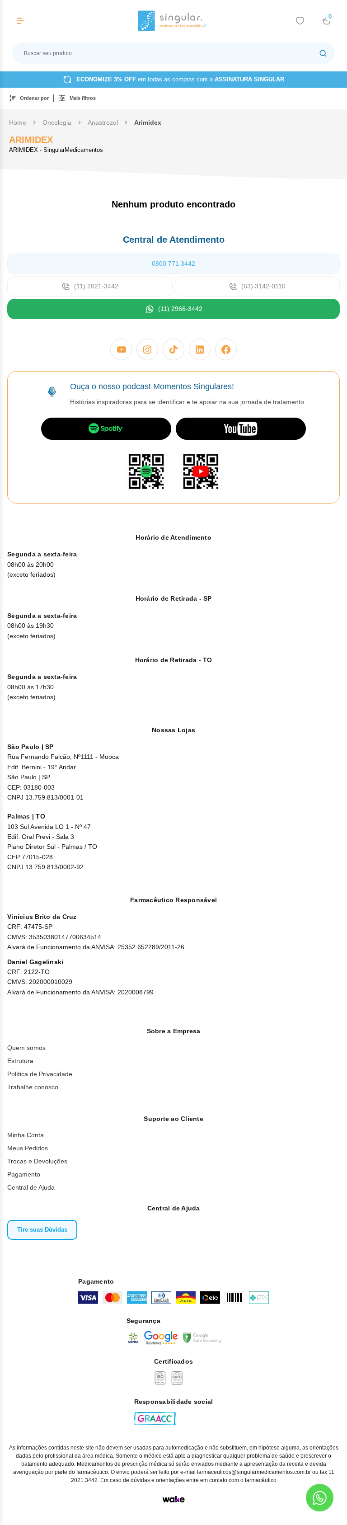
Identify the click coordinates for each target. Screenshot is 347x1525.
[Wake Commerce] (173, 1499)
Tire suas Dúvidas (42, 1229)
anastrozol (103, 122)
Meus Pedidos (27, 1148)
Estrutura (20, 1060)
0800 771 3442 (173, 263)
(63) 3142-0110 (263, 286)
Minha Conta (25, 1135)
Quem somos (26, 1047)
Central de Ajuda (31, 1187)
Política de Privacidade (39, 1074)
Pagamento (23, 1174)
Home (17, 122)
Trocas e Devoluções (37, 1161)
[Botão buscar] (323, 53)
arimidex (147, 122)
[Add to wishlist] (300, 21)
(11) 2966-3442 (180, 308)
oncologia (56, 122)
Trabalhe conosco (32, 1087)
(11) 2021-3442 (96, 286)
